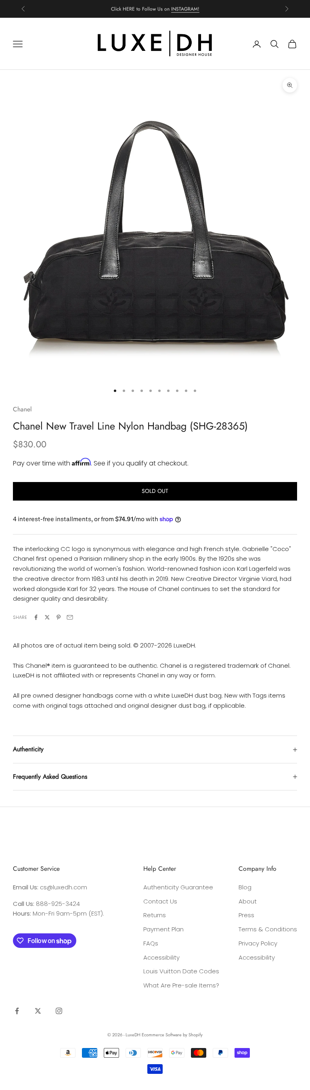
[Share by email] (70, 617)
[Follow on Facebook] (17, 1011)
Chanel (22, 409)
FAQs (150, 943)
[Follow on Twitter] (38, 1011)
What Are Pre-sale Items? (181, 985)
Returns (154, 915)
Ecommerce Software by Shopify (172, 1034)
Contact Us (160, 901)
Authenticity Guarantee (178, 887)
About (248, 901)
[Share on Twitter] (47, 617)
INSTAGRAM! (185, 8)
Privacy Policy (258, 943)
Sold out (155, 491)
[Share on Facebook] (36, 617)
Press (246, 915)
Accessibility (161, 957)
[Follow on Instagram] (59, 1011)
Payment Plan (163, 929)
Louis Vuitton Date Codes (181, 971)
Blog (245, 887)
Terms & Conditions (268, 929)
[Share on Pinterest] (58, 617)
